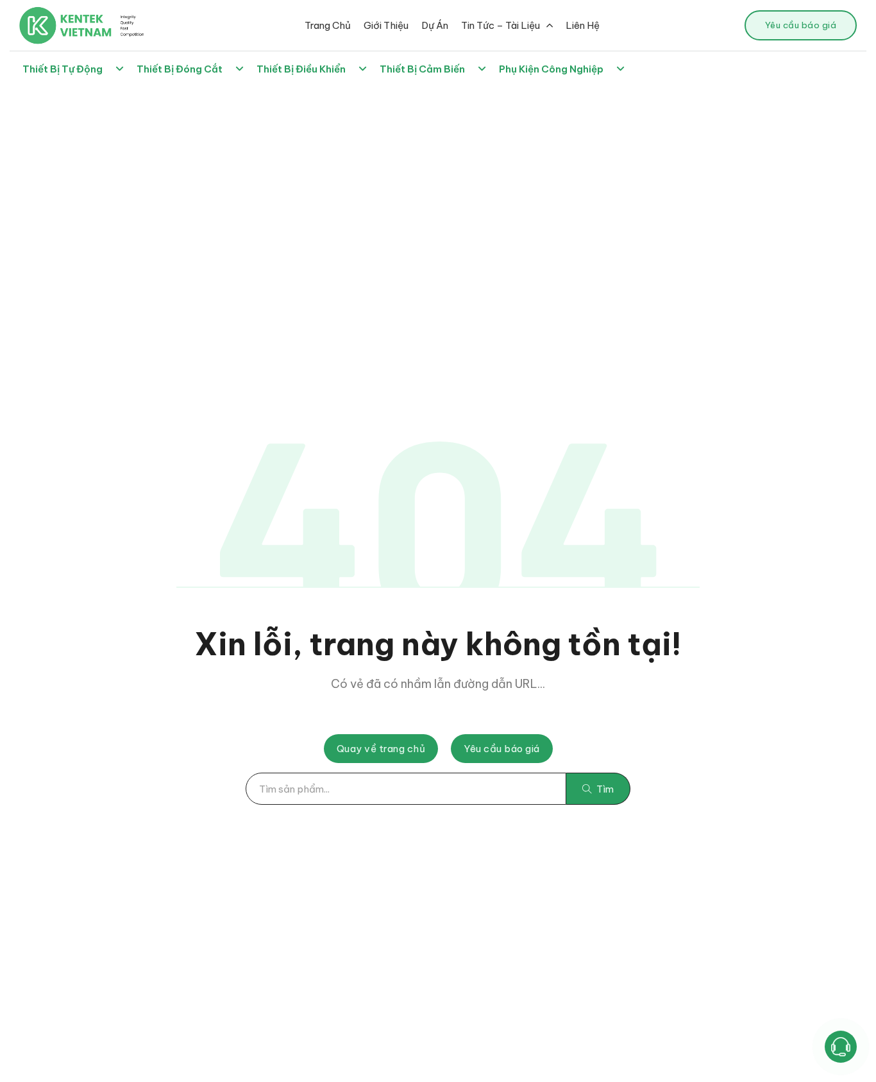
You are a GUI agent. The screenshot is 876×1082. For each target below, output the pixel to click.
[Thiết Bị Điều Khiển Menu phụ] (362, 69)
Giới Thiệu (386, 25)
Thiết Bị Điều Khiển (301, 69)
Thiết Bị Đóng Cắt (180, 69)
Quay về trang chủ (381, 749)
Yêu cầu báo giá (801, 25)
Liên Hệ (583, 25)
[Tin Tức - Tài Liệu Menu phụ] (549, 25)
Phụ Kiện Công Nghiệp (551, 69)
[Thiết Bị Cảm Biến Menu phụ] (482, 69)
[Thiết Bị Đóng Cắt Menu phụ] (239, 69)
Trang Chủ (328, 25)
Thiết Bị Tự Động (62, 69)
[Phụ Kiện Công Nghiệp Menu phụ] (620, 69)
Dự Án (434, 25)
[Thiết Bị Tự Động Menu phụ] (119, 69)
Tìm (605, 789)
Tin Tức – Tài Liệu (500, 25)
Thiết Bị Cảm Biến (422, 69)
